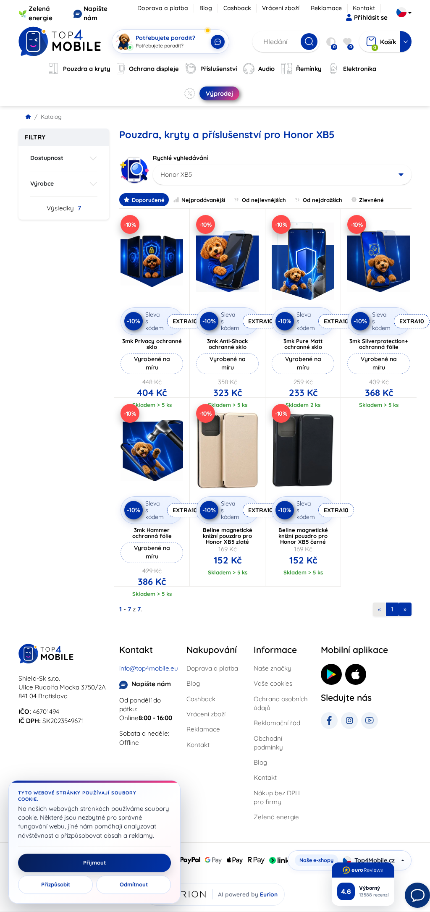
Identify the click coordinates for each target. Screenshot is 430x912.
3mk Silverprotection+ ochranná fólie (378, 344)
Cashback (237, 8)
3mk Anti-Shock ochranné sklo (227, 344)
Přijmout (94, 863)
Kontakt (364, 8)
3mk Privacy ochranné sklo (152, 344)
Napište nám (151, 684)
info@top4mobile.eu (148, 668)
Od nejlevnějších (264, 200)
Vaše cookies (273, 683)
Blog (205, 8)
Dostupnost (46, 158)
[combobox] (282, 175)
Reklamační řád (277, 723)
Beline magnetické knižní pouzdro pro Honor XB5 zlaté (227, 536)
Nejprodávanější (203, 200)
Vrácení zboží (280, 8)
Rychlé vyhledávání (180, 158)
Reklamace (326, 8)
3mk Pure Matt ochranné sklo (302, 344)
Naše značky (272, 668)
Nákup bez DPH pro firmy (277, 797)
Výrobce (42, 183)
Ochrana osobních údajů (281, 703)
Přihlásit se (371, 17)
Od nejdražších (322, 200)
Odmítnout (134, 884)
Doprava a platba (162, 8)
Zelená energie (276, 817)
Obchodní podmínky (268, 742)
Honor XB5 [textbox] (176, 174)
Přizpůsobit (55, 884)
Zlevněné (371, 200)
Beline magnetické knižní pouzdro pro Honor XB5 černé (303, 536)
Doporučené (148, 200)
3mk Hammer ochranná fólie (152, 533)
